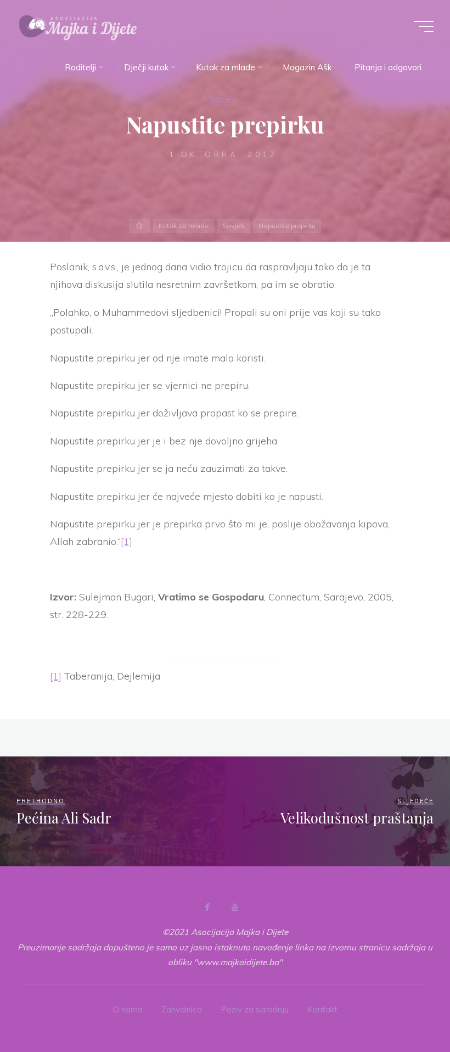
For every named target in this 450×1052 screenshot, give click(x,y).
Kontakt (322, 1009)
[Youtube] (235, 907)
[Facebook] (207, 907)
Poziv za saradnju (255, 1009)
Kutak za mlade (184, 225)
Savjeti (223, 99)
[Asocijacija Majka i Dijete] (77, 26)
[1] (126, 542)
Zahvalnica (181, 1009)
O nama (128, 1009)
